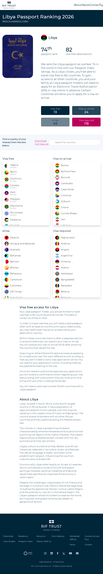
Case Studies (9, 541)
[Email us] (77, 553)
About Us (40, 536)
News (85, 5)
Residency (23, 536)
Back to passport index (15, 21)
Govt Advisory (58, 536)
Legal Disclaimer (45, 562)
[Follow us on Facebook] (57, 553)
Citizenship (8, 536)
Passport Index (25, 541)
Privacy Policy (58, 562)
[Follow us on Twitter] (63, 553)
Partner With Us (43, 541)
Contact (94, 5)
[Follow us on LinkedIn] (51, 553)
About (78, 5)
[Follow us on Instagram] (45, 553)
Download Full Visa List (42, 142)
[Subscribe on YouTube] (70, 553)
